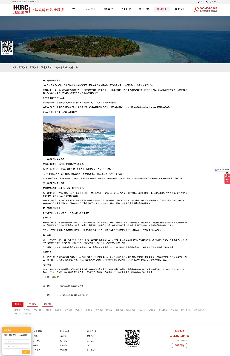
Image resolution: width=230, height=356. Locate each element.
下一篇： (65, 295)
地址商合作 (91, 350)
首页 (74, 9)
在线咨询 (179, 345)
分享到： (48, 277)
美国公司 (78, 310)
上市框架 (47, 310)
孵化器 (89, 345)
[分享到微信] (58, 277)
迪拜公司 (152, 310)
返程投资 (58, 310)
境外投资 (68, 310)
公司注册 (63, 336)
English (211, 2)
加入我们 (36, 341)
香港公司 (89, 310)
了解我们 (36, 336)
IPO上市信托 (186, 310)
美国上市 (37, 310)
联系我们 (36, 345)
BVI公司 (109, 310)
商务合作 (90, 336)
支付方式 (90, 341)
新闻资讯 (23, 67)
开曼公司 (99, 310)
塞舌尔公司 (130, 310)
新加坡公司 (163, 310)
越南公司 (119, 310)
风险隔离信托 (199, 310)
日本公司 (141, 310)
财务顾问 (27, 310)
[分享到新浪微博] (55, 277)
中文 (215, 2)
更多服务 (36, 350)
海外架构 (63, 341)
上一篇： (63, 286)
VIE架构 (17, 310)
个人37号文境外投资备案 (23, 314)
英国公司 (174, 310)
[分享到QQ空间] (53, 277)
